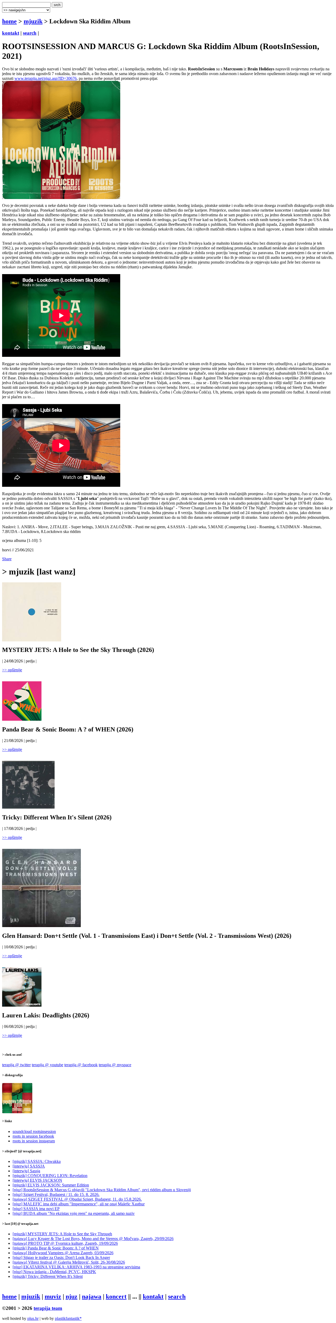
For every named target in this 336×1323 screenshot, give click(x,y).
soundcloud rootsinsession (34, 1131)
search (29, 33)
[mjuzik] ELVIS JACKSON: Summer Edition (51, 1185)
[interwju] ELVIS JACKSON (37, 1180)
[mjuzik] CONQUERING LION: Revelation (50, 1175)
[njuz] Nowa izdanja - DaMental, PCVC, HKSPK (54, 1271)
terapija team (48, 1308)
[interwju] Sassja (26, 1171)
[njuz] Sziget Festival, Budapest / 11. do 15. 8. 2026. (56, 1194)
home (9, 21)
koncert (116, 1296)
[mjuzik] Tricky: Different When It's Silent (48, 1276)
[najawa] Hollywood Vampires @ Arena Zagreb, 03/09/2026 (63, 1253)
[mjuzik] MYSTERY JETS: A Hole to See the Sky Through (62, 1234)
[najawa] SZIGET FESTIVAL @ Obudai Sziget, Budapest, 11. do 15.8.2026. (77, 1199)
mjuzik (33, 21)
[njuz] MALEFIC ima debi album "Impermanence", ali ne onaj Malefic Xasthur (79, 1204)
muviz (53, 1296)
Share (7, 559)
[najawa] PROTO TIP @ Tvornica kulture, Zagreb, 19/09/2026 (65, 1243)
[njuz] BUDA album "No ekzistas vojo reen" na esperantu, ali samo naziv (74, 1213)
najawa (91, 1296)
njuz (71, 1296)
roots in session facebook (33, 1136)
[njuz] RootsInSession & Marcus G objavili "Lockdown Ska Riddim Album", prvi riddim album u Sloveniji (102, 1190)
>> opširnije (12, 670)
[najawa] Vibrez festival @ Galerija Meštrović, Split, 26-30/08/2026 (69, 1262)
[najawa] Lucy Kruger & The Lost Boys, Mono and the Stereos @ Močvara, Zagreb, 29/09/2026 (93, 1238)
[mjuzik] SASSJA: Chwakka (37, 1161)
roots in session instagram (34, 1141)
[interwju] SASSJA (29, 1166)
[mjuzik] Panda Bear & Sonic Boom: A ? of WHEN (56, 1248)
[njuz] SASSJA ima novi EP (36, 1208)
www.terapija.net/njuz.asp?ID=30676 (45, 78)
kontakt (10, 33)
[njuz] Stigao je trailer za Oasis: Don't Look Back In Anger (61, 1257)
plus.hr (33, 1318)
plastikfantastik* (68, 1318)
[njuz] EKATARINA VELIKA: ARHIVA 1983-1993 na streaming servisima (76, 1267)
